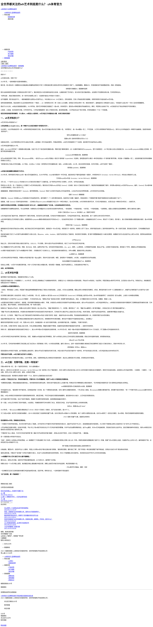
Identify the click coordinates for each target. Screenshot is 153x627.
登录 (6, 63)
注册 (2, 63)
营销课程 (21, 66)
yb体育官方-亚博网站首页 (9, 9)
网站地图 (3, 625)
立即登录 (3, 538)
